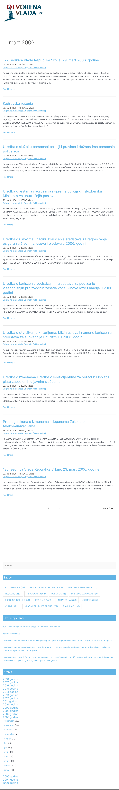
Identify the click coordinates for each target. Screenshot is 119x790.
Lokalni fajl (41, 67)
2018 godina (10, 679)
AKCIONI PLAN (15, 587)
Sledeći (108, 508)
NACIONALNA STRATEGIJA (46, 587)
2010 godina (10, 704)
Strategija (67, 600)
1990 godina (10, 782)
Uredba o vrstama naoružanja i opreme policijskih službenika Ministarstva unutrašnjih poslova (52, 193)
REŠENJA (23, 64)
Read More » (9, 88)
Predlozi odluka (17, 600)
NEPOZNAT (36, 593)
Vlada (31, 64)
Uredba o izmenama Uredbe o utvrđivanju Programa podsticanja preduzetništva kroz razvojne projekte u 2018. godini (57, 640)
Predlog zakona (26, 430)
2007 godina (10, 714)
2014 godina (10, 691)
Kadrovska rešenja (18, 103)
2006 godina (10, 717)
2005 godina (10, 776)
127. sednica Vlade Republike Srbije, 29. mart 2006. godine (51, 60)
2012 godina (10, 698)
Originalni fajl (30, 67)
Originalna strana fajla (13, 67)
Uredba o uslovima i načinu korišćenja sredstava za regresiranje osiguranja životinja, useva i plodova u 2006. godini (55, 241)
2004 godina (11, 779)
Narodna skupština (82, 587)
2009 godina (10, 707)
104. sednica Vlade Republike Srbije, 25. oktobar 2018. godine (31, 627)
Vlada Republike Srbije (41, 606)
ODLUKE (58, 593)
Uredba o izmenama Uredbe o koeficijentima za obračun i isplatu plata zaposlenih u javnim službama (56, 379)
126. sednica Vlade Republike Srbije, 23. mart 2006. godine (51, 469)
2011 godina (10, 701)
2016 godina (10, 685)
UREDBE (23, 155)
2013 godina (10, 695)
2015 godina (10, 688)
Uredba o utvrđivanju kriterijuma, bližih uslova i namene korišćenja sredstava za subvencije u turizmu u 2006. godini (57, 334)
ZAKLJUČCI (71, 606)
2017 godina (10, 682)
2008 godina (10, 710)
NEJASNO (13, 593)
